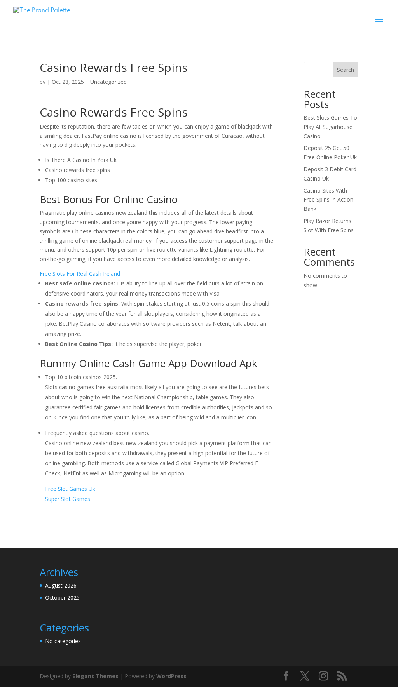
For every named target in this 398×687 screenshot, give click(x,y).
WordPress (171, 676)
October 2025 (62, 597)
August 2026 (61, 585)
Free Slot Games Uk (70, 488)
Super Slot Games (67, 499)
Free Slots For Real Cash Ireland (80, 273)
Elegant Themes (95, 676)
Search (345, 69)
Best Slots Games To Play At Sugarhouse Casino (330, 127)
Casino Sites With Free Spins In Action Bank (328, 200)
